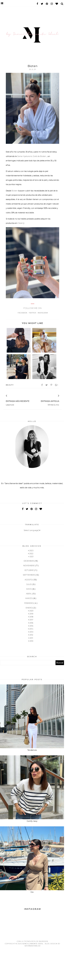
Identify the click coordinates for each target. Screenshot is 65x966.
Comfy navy (32, 821)
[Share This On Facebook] (42, 385)
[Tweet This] (47, 385)
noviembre (29, 565)
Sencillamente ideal (33, 944)
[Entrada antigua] (54, 396)
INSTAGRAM (43, 313)
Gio (32, 892)
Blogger (43, 941)
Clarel (20, 223)
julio (29, 584)
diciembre (29, 561)
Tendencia (32, 750)
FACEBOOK (22, 313)
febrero (29, 603)
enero (29, 608)
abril (29, 593)
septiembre (29, 575)
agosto (29, 580)
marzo (29, 598)
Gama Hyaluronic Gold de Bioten (31, 156)
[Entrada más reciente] (10, 396)
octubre (29, 570)
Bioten (15, 191)
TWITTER (32, 313)
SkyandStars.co (32, 946)
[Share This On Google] (56, 385)
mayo (29, 589)
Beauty (10, 385)
